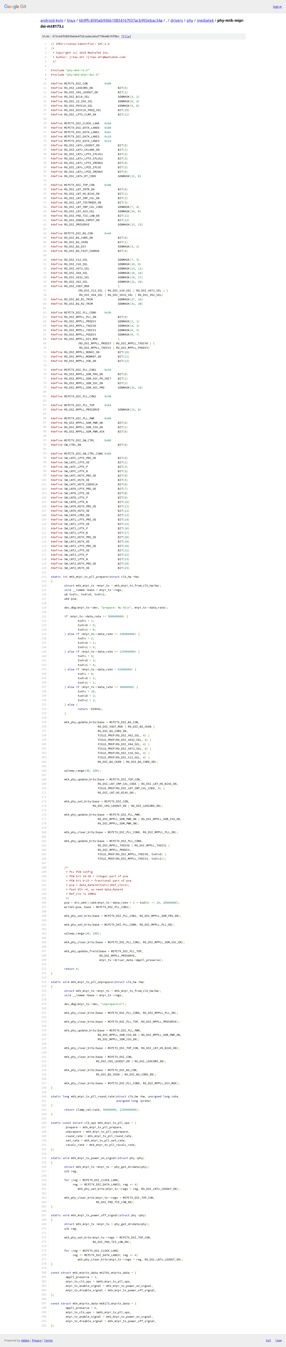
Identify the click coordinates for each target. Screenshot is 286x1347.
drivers (176, 20)
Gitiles (25, 1340)
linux (71, 20)
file (126, 36)
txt (268, 1340)
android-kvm (51, 20)
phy (190, 20)
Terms (48, 1340)
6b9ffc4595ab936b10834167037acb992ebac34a (120, 20)
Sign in (277, 7)
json (278, 1340)
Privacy (36, 1340)
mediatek (205, 20)
